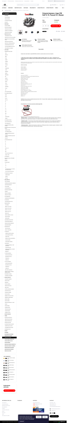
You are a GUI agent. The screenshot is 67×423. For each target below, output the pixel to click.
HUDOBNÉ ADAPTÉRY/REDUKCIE (9, 198)
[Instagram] (52, 413)
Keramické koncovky (8, 290)
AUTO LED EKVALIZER (8, 91)
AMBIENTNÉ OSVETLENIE (8, 51)
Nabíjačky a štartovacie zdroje (9, 295)
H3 (5, 103)
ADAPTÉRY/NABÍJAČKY (8, 184)
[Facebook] (50, 413)
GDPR (3, 414)
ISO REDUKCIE (7, 199)
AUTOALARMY (7, 186)
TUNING (6, 315)
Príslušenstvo (7, 231)
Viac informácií (31, 419)
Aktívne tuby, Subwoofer (8, 254)
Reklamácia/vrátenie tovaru (6, 405)
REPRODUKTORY (7, 226)
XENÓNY (6, 160)
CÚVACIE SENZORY (7, 342)
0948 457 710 (53, 410)
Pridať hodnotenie (6, 390)
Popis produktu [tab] (41, 49)
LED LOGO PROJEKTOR (8, 121)
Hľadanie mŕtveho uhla (8, 285)
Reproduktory (7, 243)
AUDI (6, 53)
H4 (5, 144)
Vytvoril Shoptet (55, 421)
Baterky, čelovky (7, 280)
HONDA (6, 59)
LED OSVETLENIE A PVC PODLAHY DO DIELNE (10, 128)
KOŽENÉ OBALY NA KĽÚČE (8, 325)
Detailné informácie (45, 28)
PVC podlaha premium (8, 131)
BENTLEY (6, 54)
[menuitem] (4, 7)
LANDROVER (7, 68)
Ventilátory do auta (7, 312)
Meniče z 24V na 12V (8, 211)
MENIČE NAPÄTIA (7, 203)
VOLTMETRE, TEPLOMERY (8, 275)
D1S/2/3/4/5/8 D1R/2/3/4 (9, 153)
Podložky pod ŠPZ (7, 307)
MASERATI (6, 71)
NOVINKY (6, 330)
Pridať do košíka (55, 25)
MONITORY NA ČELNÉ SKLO (9, 41)
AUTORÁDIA (6, 15)
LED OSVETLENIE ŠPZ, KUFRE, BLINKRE (9, 125)
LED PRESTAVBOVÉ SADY (8, 139)
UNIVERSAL (6, 86)
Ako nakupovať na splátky (5, 415)
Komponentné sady (8, 247)
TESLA (6, 83)
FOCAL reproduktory (8, 261)
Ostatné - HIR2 (7, 154)
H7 (5, 106)
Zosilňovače (6, 251)
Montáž (3, 411)
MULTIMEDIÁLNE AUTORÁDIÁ (9, 334)
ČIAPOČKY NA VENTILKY (8, 317)
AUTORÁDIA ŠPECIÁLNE (8, 20)
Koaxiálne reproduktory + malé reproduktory (9, 245)
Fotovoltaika (7, 204)
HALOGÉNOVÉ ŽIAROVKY (8, 93)
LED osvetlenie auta (7, 123)
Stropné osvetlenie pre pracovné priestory (9, 133)
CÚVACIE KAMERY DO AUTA (9, 340)
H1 (5, 101)
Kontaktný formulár (54, 416)
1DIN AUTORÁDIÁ (7, 17)
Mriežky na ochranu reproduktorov (10, 238)
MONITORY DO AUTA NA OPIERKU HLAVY (10, 39)
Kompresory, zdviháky (8, 292)
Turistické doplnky (7, 310)
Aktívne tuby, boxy (7, 228)
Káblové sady (7, 236)
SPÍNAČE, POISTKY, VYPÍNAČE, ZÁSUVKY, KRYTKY (9, 272)
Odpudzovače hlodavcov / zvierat (9, 302)
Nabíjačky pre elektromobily (9, 297)
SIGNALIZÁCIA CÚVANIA (8, 32)
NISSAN (6, 78)
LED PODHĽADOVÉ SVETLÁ (9, 201)
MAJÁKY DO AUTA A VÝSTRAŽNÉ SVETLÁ (9, 158)
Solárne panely (7, 218)
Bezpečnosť (6, 282)
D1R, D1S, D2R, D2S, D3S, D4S (9, 171)
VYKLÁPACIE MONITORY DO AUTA (10, 46)
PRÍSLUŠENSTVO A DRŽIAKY (9, 48)
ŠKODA (6, 81)
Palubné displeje (7, 305)
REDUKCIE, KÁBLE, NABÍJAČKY (9, 223)
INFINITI (6, 63)
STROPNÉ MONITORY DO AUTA (9, 44)
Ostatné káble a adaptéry (8, 241)
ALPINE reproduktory (8, 253)
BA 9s (6, 96)
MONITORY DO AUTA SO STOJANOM (10, 37)
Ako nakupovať (4, 402)
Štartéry (6, 176)
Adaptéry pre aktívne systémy (9, 233)
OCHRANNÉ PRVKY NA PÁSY (9, 327)
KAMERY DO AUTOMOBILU (9, 30)
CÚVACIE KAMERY (7, 25)
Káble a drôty (7, 287)
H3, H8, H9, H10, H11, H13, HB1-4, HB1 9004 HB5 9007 (10, 169)
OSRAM (6, 118)
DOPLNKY (6, 22)
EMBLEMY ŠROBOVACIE (8, 320)
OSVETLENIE (6, 49)
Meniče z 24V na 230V (8, 208)
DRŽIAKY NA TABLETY (8, 194)
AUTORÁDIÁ (6, 332)
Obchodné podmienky (5, 404)
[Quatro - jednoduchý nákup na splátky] (38, 410)
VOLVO (6, 88)
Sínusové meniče (7, 216)
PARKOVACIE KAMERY (8, 337)
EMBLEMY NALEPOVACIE (8, 319)
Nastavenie (22, 421)
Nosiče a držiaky (7, 300)
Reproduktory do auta (8, 256)
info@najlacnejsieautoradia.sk (56, 408)
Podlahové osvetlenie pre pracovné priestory (10, 136)
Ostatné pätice (7, 116)
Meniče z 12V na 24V (8, 209)
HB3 (5, 111)
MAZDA (6, 73)
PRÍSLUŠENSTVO (7, 179)
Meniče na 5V (7, 213)
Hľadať (38, 4)
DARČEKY (6, 191)
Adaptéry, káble (7, 174)
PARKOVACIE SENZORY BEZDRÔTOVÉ (10, 344)
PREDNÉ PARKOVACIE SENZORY (9, 347)
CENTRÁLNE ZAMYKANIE (8, 189)
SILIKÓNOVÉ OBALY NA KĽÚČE (9, 324)
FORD (6, 58)
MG (5, 76)
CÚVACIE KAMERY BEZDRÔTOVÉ (9, 339)
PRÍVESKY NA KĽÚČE (8, 322)
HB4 (5, 113)
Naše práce (3, 412)
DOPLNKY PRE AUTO (8, 277)
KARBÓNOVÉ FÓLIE (8, 329)
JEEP (6, 66)
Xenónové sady (7, 162)
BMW (6, 56)
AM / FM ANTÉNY (7, 181)
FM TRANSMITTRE (7, 196)
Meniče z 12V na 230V (8, 206)
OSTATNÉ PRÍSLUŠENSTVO (9, 221)
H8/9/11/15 (7, 148)
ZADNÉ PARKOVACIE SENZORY (9, 349)
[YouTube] (54, 413)
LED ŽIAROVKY (7, 156)
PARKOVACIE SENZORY (8, 27)
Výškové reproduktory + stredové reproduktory (10, 249)
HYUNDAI (6, 61)
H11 (5, 108)
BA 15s (6, 98)
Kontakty (3, 408)
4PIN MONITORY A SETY (8, 35)
